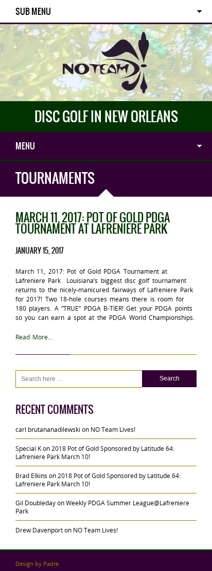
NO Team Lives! (113, 429)
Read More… (33, 337)
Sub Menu (33, 11)
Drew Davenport (39, 530)
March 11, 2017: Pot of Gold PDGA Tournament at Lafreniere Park (92, 223)
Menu (25, 146)
